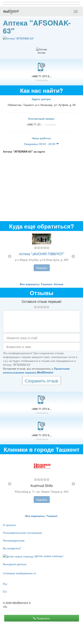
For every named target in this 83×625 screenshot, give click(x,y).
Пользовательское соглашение (22, 533)
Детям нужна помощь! (48, 556)
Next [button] (73, 256)
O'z (5, 591)
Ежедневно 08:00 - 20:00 (40, 144)
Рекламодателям (14, 540)
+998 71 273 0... (41, 78)
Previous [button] (10, 256)
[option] (41, 256)
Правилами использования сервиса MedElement (36, 370)
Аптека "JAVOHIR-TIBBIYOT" (41, 253)
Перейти (41, 268)
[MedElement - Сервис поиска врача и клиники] (11, 11)
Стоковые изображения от (19, 573)
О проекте (9, 525)
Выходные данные (14, 564)
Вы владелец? (12, 548)
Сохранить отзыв (41, 381)
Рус (5, 584)
